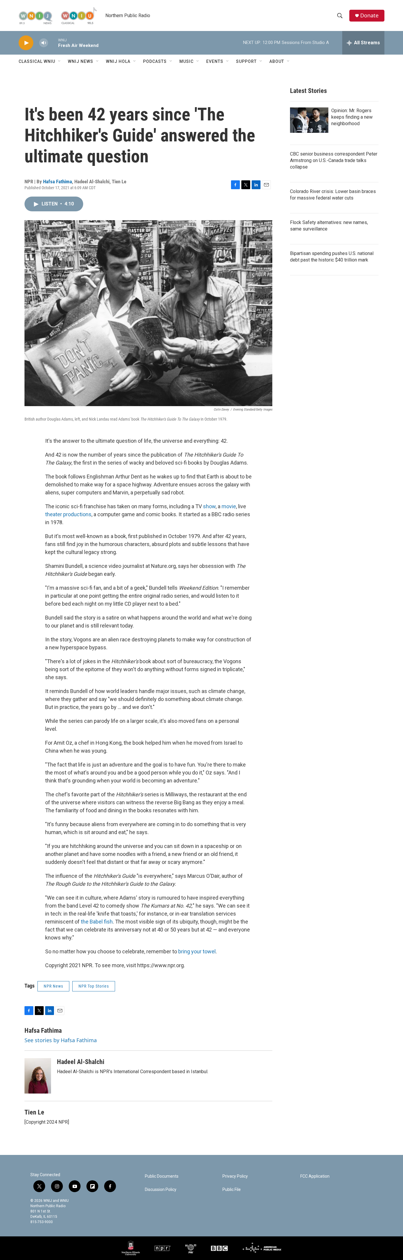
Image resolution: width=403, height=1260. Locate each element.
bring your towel (197, 951)
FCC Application (315, 1176)
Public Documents (161, 1176)
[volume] (44, 43)
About (276, 61)
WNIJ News (80, 61)
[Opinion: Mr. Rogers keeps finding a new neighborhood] (309, 120)
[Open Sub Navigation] (59, 61)
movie (229, 506)
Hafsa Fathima (57, 181)
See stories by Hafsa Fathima (60, 1040)
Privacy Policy (235, 1176)
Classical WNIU (37, 61)
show (209, 506)
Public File (231, 1189)
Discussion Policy (160, 1189)
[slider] (53, 43)
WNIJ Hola (118, 61)
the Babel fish (97, 922)
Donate (369, 15)
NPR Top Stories (93, 986)
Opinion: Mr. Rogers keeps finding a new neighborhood (352, 117)
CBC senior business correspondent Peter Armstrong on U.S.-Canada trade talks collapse (333, 160)
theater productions (68, 514)
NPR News (53, 986)
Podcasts (155, 61)
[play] (26, 43)
